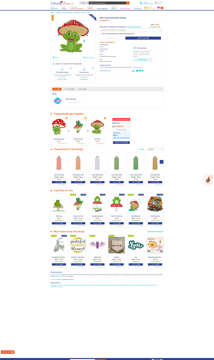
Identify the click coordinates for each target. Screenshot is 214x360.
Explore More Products (155, 231)
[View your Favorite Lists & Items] (158, 7)
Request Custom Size (134, 27)
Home (52, 12)
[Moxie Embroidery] (57, 101)
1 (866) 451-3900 (148, 3)
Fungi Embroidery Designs (113, 285)
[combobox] (107, 3)
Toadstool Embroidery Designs (79, 285)
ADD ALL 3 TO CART (120, 142)
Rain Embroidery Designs (146, 285)
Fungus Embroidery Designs (130, 285)
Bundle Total (116, 123)
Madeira (141, 149)
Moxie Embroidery (56, 274)
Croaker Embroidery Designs (96, 285)
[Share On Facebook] (140, 71)
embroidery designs (64, 276)
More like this (61, 143)
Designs (58, 12)
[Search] (127, 3)
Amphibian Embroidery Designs (60, 285)
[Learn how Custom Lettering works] (71, 68)
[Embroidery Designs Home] (62, 3)
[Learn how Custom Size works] (93, 68)
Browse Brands (67, 12)
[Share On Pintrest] (142, 71)
